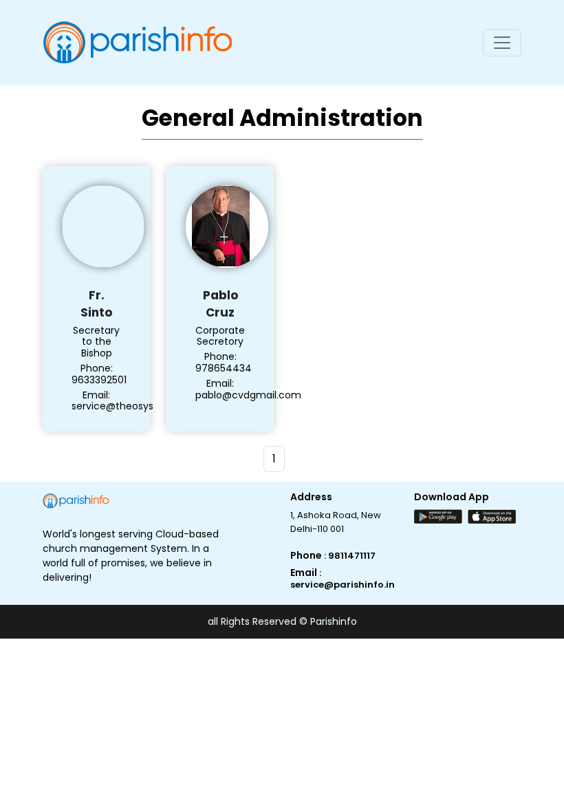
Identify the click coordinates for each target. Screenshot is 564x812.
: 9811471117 (350, 555)
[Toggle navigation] (502, 42)
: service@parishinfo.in (342, 578)
